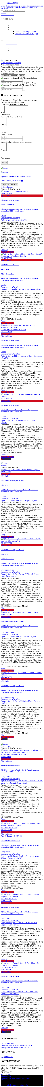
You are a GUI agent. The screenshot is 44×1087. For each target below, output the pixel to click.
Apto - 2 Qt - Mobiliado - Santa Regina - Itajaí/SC (19, 500)
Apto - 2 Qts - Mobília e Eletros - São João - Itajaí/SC (21, 289)
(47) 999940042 (12, 3)
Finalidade (5, 104)
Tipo (2, 112)
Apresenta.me (6, 1076)
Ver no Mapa (6, 1074)
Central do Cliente (7, 1043)
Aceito (22, 76)
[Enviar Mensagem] (24, 90)
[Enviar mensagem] (35, 83)
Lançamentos (6, 746)
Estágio (3, 150)
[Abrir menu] (2, 40)
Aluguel (4, 465)
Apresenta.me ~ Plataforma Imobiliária (15, 1079)
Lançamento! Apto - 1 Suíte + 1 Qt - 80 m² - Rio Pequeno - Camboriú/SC (19, 924)
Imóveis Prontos (7, 187)
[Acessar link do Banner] (4, 168)
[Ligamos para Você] (9, 61)
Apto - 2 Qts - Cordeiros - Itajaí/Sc (14, 220)
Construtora (5, 158)
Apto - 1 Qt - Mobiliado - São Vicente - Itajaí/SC (19, 636)
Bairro (3, 133)
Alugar (3, 535)
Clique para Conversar (9, 185)
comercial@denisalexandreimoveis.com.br (16, 1045)
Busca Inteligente (7, 142)
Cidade (3, 125)
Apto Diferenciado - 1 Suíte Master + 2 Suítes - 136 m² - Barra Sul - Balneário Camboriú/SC (22, 782)
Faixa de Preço (6, 135)
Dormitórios (5, 114)
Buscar (4, 162)
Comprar (4, 250)
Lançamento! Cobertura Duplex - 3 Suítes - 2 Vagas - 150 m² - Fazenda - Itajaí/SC (20, 857)
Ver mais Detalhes (7, 252)
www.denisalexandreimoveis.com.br (14, 1085)
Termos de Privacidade (9, 76)
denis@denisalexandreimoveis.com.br (15, 1047)
